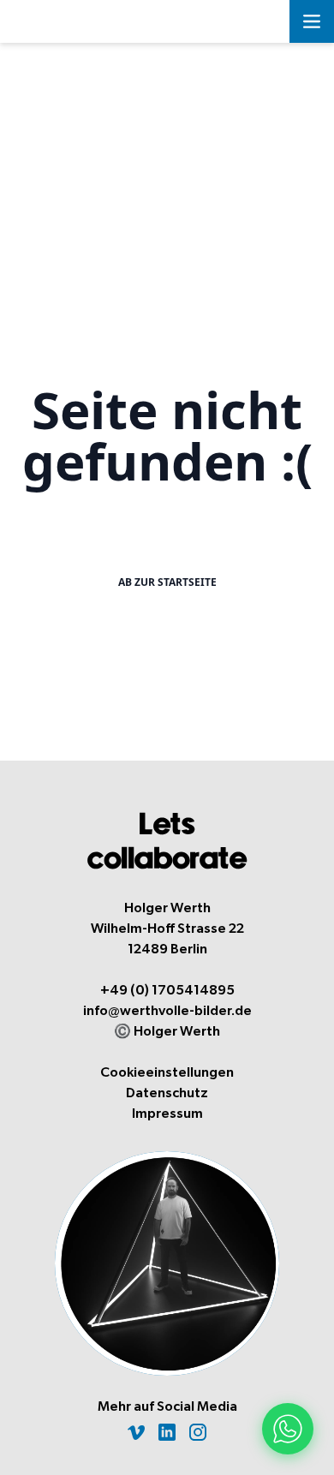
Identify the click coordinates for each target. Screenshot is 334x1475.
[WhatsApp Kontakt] (287, 1428)
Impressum (167, 1113)
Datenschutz (167, 1093)
